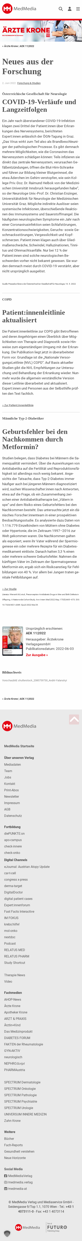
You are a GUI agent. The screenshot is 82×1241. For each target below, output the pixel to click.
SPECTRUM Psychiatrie (20, 1101)
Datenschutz (13, 816)
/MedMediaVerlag (19, 1176)
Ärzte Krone (12, 1006)
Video (8, 981)
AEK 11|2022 (27, 46)
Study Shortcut (14, 963)
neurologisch (13, 1057)
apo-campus (13, 840)
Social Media (13, 1169)
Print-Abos (11, 790)
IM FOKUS (11, 918)
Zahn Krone (12, 1121)
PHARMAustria (14, 1070)
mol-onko (10, 931)
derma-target (13, 886)
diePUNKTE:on (14, 833)
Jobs (7, 777)
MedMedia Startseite (19, 746)
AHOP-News (12, 999)
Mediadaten (12, 764)
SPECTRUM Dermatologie (22, 1082)
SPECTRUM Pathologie (20, 1095)
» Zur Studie (9, 589)
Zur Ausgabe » (37, 655)
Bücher (9, 1139)
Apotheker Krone (15, 1012)
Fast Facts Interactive (19, 911)
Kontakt (9, 784)
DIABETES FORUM (17, 1038)
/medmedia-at (17, 1189)
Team (8, 771)
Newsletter (11, 796)
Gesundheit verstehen (19, 1151)
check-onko (12, 853)
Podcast (10, 943)
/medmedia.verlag (20, 1182)
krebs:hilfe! (12, 924)
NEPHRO (14, 1063)
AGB (7, 809)
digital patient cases (18, 899)
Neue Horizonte (15, 1158)
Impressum (12, 803)
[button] (7, 1234)
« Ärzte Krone (10, 46)
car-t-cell (10, 873)
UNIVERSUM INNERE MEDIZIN (25, 1114)
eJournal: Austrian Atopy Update (27, 867)
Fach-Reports (13, 1145)
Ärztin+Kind (12, 1025)
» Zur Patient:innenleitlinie (17, 405)
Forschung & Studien (29, 83)
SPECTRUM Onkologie (20, 1089)
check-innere (13, 846)
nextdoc (9, 937)
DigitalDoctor (13, 892)
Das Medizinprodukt (18, 1031)
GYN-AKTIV (12, 1051)
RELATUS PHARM (16, 956)
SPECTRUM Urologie (18, 1108)
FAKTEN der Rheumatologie (23, 1044)
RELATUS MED (14, 950)
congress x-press (16, 879)
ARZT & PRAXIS (15, 1019)
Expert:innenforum (17, 905)
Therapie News (14, 975)
